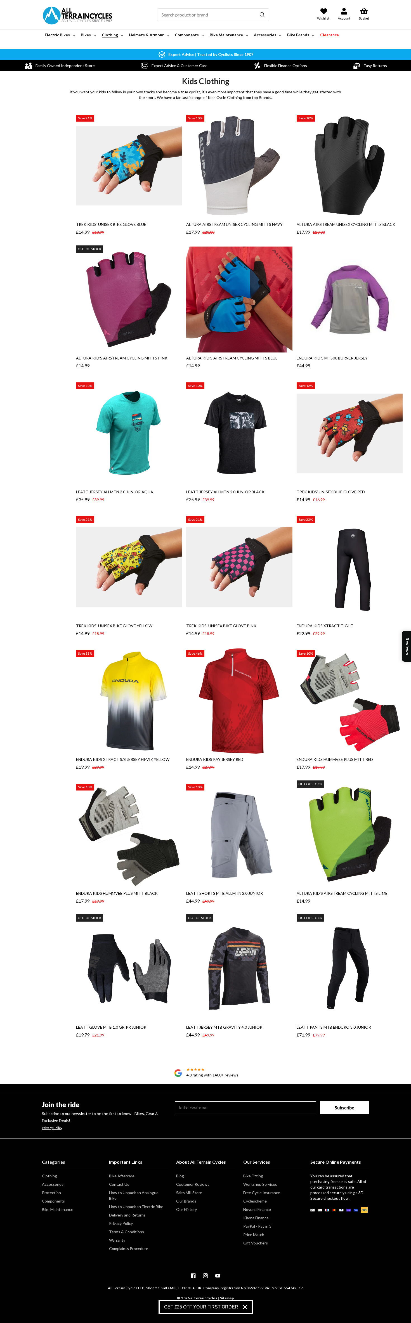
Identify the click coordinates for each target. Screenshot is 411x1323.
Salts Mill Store (189, 1192)
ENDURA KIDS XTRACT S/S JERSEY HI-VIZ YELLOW (122, 759)
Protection (51, 1192)
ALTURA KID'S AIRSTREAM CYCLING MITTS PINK (121, 358)
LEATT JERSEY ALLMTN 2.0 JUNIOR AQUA (114, 491)
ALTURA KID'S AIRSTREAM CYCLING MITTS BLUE (232, 358)
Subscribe (344, 1107)
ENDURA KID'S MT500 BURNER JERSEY (332, 358)
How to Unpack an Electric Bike (136, 1206)
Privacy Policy (52, 1128)
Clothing (49, 1175)
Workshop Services (260, 1184)
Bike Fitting (253, 1175)
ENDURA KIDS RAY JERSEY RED (214, 759)
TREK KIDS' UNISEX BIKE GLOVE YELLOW (114, 625)
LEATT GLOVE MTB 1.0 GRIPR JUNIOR (111, 1027)
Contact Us (119, 1184)
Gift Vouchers (255, 1243)
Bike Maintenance (57, 1209)
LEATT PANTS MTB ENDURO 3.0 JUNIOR (334, 1027)
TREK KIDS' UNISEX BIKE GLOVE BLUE (111, 224)
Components (53, 1201)
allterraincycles (203, 1298)
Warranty (117, 1240)
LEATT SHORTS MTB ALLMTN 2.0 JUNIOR (224, 893)
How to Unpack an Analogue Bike (134, 1195)
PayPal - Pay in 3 (257, 1226)
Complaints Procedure (128, 1248)
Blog (180, 1175)
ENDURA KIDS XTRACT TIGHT (325, 625)
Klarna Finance (256, 1217)
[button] (59, 35)
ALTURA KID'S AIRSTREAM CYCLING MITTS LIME (342, 893)
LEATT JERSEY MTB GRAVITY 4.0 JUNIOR (224, 1027)
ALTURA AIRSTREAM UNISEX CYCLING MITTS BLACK (346, 224)
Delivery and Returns (127, 1215)
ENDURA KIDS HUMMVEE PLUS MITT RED (335, 759)
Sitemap (227, 1298)
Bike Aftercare (121, 1175)
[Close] (245, 1307)
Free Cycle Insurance (261, 1192)
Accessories (52, 1184)
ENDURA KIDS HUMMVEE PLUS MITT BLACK (117, 893)
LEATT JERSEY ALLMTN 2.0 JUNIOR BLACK (225, 491)
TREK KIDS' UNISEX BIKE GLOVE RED (331, 491)
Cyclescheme (255, 1201)
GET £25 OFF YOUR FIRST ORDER (201, 1307)
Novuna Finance (257, 1209)
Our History (186, 1209)
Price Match (253, 1234)
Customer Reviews (192, 1184)
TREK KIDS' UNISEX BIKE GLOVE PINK (221, 625)
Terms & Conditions (126, 1231)
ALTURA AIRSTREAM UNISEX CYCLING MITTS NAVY (234, 224)
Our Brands (186, 1201)
